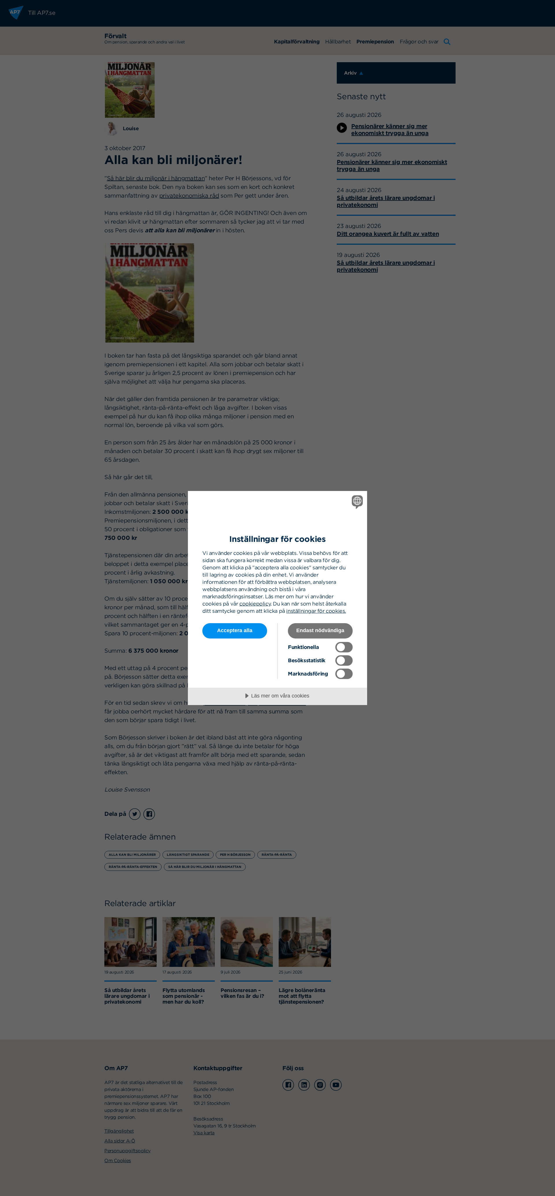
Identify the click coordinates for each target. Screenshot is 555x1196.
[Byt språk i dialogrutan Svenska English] (356, 502)
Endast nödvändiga (320, 630)
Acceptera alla (234, 630)
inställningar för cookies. (316, 611)
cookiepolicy (255, 604)
